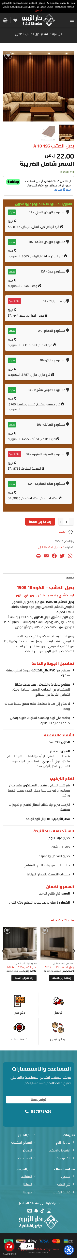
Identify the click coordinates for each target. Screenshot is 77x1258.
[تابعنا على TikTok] (42, 1211)
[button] (71, 20)
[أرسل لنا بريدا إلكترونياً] (29, 1211)
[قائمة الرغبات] (15, 20)
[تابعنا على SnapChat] (36, 1211)
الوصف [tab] (70, 577)
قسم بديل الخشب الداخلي (31, 34)
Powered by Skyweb (38, 1252)
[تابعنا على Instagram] (49, 1211)
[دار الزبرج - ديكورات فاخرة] (38, 20)
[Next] (6, 86)
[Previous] (67, 86)
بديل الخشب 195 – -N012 (59, 967)
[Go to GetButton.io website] (9, 1254)
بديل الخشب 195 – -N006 (22, 967)
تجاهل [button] (38, 10)
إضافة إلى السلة (40, 522)
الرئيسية (57, 34)
